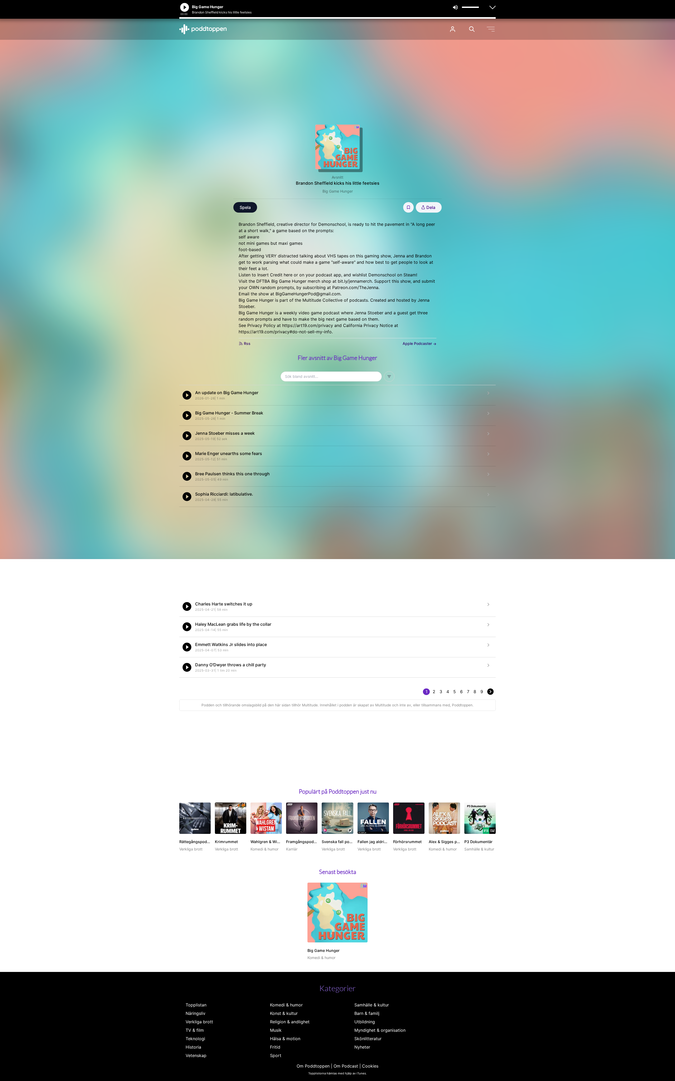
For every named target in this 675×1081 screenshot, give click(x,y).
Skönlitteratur (368, 1038)
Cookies (370, 1066)
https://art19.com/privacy (307, 325)
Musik (276, 1030)
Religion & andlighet (290, 1021)
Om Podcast (346, 1066)
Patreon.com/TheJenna (355, 287)
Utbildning (364, 1021)
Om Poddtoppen (313, 1066)
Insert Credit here (274, 274)
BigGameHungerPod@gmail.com (308, 293)
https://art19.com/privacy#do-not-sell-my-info (285, 331)
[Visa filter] (389, 376)
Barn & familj (366, 1013)
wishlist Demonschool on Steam (384, 274)
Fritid (275, 1047)
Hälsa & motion (285, 1038)
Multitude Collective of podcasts (335, 300)
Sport (275, 1055)
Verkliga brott (199, 1021)
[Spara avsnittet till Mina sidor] (408, 207)
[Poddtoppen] (203, 29)
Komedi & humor (286, 1004)
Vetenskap (196, 1055)
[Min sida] (452, 29)
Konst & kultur (284, 1013)
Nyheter (362, 1047)
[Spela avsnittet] (187, 395)
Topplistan (196, 1004)
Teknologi (195, 1038)
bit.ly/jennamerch (355, 281)
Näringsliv (195, 1013)
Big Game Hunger (337, 191)
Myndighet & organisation (380, 1030)
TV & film (195, 1030)
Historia (193, 1047)
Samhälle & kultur (371, 1004)
